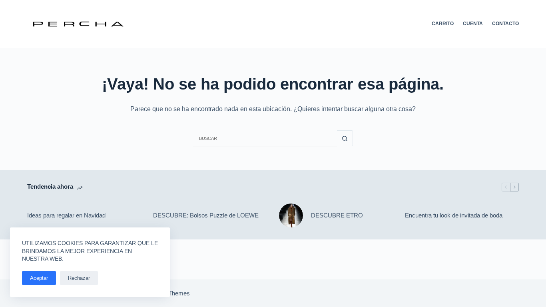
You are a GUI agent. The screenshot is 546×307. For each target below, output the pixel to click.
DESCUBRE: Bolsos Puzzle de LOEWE (206, 215)
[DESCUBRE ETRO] (291, 215)
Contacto (505, 23)
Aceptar (39, 278)
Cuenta (473, 23)
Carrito (443, 23)
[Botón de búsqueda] (345, 138)
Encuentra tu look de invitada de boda (453, 215)
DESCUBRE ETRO (337, 215)
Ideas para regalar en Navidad (66, 215)
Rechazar (79, 278)
